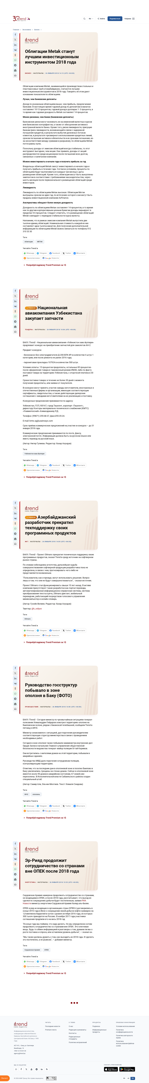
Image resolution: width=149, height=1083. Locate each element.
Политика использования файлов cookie (125, 1043)
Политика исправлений (78, 1042)
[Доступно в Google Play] (127, 1069)
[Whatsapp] (16, 1069)
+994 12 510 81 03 (20, 1051)
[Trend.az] (21, 18)
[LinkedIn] (42, 1069)
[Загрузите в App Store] (111, 1069)
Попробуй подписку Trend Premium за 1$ (46, 265)
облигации (29, 242)
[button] (15, 34)
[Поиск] (84, 18)
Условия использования (125, 1026)
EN (124, 1078)
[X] (26, 1069)
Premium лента (50, 1030)
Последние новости (52, 1026)
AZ (128, 1078)
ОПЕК (46, 950)
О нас (71, 1026)
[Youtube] (31, 1069)
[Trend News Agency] (20, 1025)
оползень (36, 794)
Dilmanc (28, 619)
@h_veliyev (37, 608)
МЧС (26, 794)
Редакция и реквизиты (77, 1030)
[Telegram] (36, 1069)
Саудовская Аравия (32, 950)
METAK (39, 242)
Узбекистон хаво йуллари (34, 454)
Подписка (96, 1026)
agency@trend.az (19, 1053)
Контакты (72, 1033)
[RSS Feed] (47, 1069)
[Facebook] (21, 1069)
